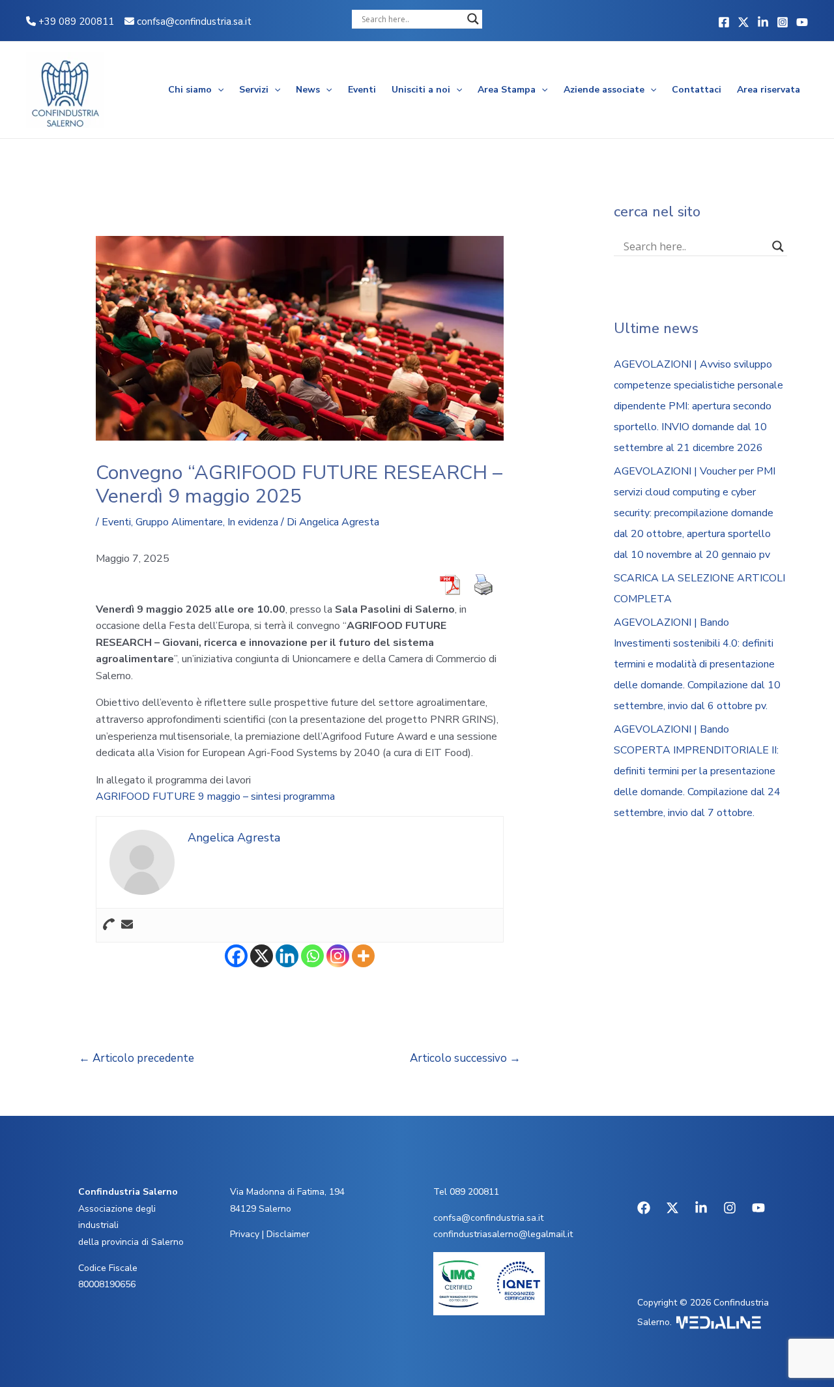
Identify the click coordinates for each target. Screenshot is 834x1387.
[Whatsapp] (312, 955)
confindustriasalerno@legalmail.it (503, 1234)
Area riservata (768, 89)
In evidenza (252, 522)
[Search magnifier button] (473, 19)
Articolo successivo (465, 1058)
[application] (217, 90)
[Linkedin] (763, 22)
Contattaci (696, 89)
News (308, 89)
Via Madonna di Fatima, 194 (287, 1192)
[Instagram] (782, 22)
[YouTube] (802, 22)
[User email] (127, 925)
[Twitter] (743, 22)
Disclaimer (287, 1234)
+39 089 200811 (75, 21)
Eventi (362, 89)
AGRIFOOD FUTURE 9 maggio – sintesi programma (215, 796)
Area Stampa (507, 89)
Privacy (244, 1234)
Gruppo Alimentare (179, 522)
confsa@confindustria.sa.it (194, 21)
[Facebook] (724, 22)
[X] (261, 955)
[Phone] (109, 925)
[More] (363, 955)
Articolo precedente (136, 1058)
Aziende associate (604, 89)
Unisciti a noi (421, 89)
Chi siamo (190, 89)
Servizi (253, 89)
